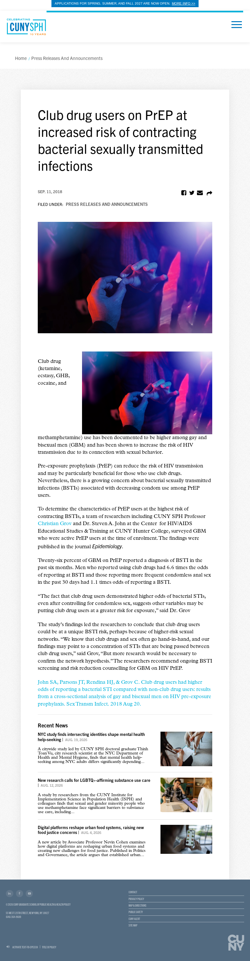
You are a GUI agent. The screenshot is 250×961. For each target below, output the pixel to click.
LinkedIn (9, 893)
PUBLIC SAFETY (136, 912)
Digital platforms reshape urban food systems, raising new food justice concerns (91, 830)
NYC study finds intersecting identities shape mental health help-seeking (91, 736)
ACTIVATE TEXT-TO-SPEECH (25, 947)
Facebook (19, 893)
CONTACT (133, 892)
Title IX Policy (49, 947)
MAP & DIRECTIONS (137, 905)
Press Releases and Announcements (107, 204)
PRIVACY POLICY (136, 899)
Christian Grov (55, 523)
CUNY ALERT (134, 919)
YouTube (29, 893)
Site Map (133, 925)
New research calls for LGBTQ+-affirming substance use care (94, 780)
